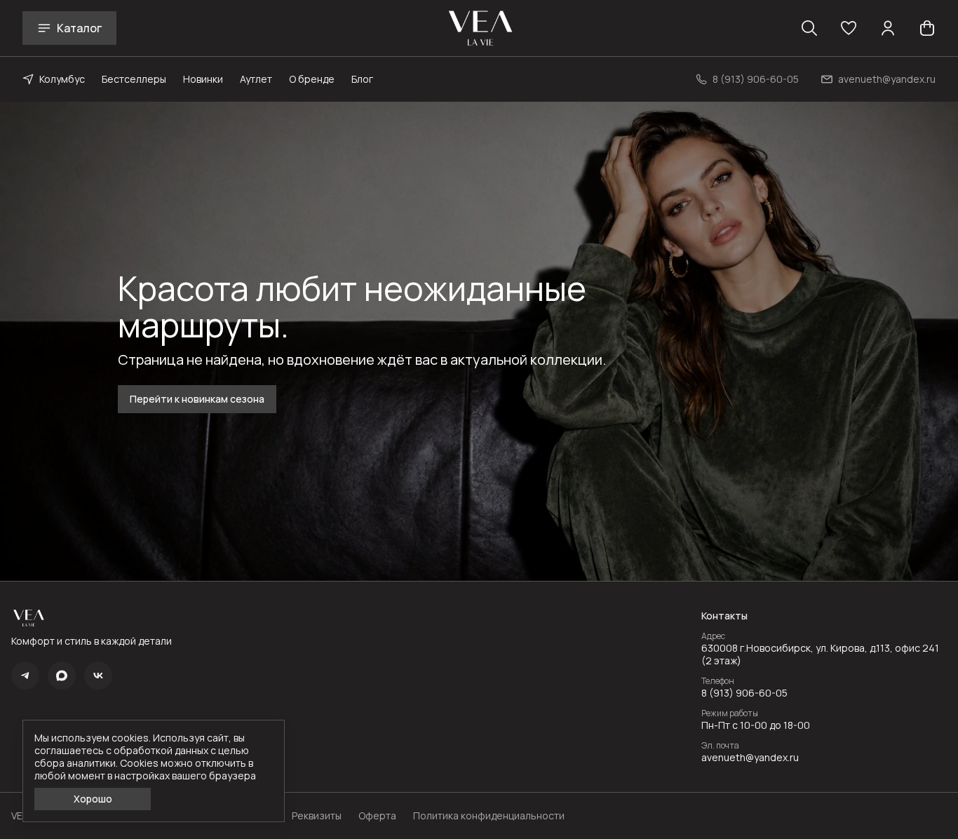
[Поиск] (809, 28)
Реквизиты (317, 816)
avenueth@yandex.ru (750, 757)
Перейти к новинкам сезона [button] (197, 398)
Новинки (203, 79)
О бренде (312, 79)
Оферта (377, 816)
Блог (362, 79)
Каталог (79, 28)
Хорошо (93, 798)
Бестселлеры (134, 79)
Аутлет (256, 79)
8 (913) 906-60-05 (744, 693)
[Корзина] (927, 28)
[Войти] (887, 28)
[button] (848, 28)
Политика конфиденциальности (489, 816)
